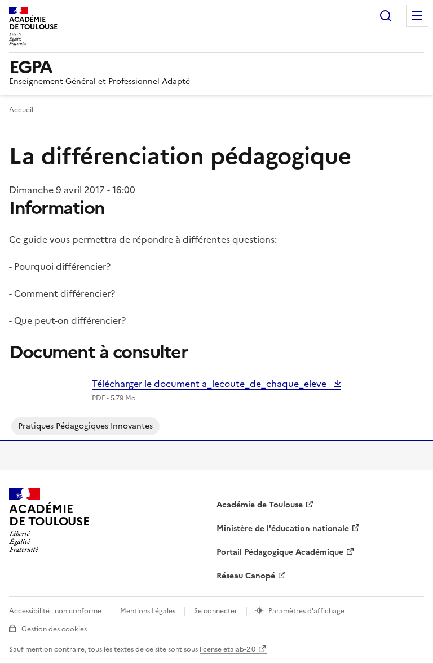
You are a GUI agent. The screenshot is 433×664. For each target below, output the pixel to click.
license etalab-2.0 (227, 649)
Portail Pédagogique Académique (279, 552)
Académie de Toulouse (259, 505)
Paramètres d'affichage (306, 611)
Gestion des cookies (54, 629)
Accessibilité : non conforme (55, 611)
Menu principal (417, 16)
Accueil (21, 110)
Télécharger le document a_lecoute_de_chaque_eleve (210, 383)
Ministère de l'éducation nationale (282, 528)
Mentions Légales (147, 611)
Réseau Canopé (245, 576)
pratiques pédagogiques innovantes (85, 426)
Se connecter (215, 611)
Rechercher (385, 16)
